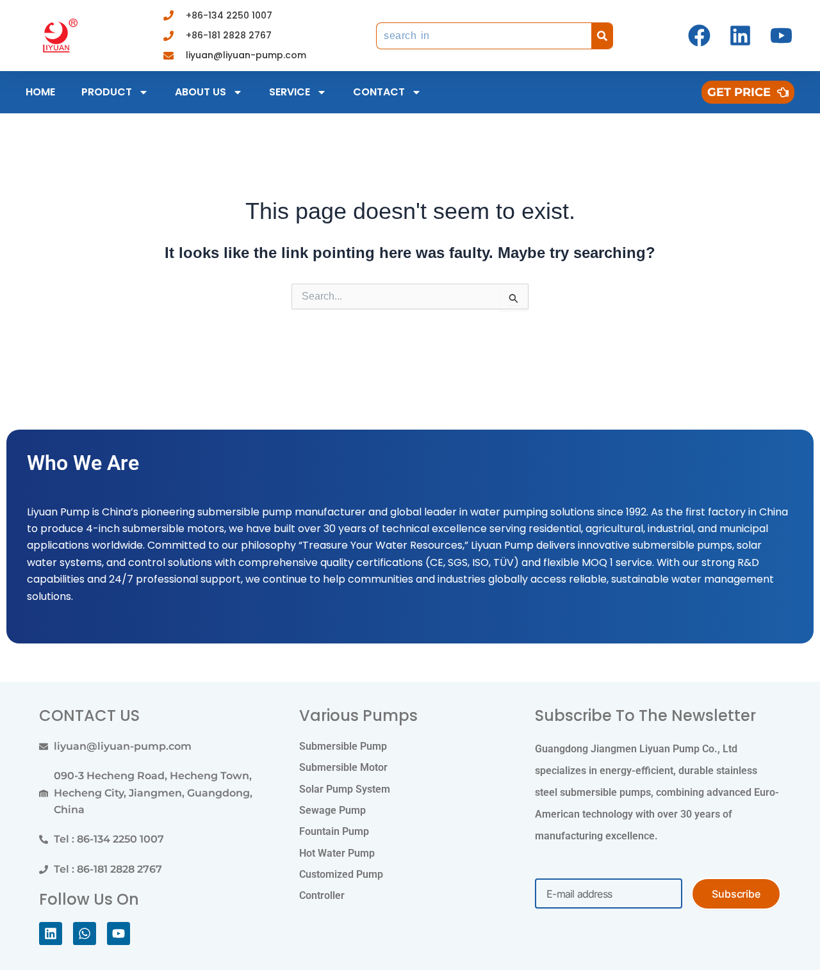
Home (40, 92)
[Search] (602, 36)
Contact (379, 92)
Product (106, 92)
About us (200, 92)
